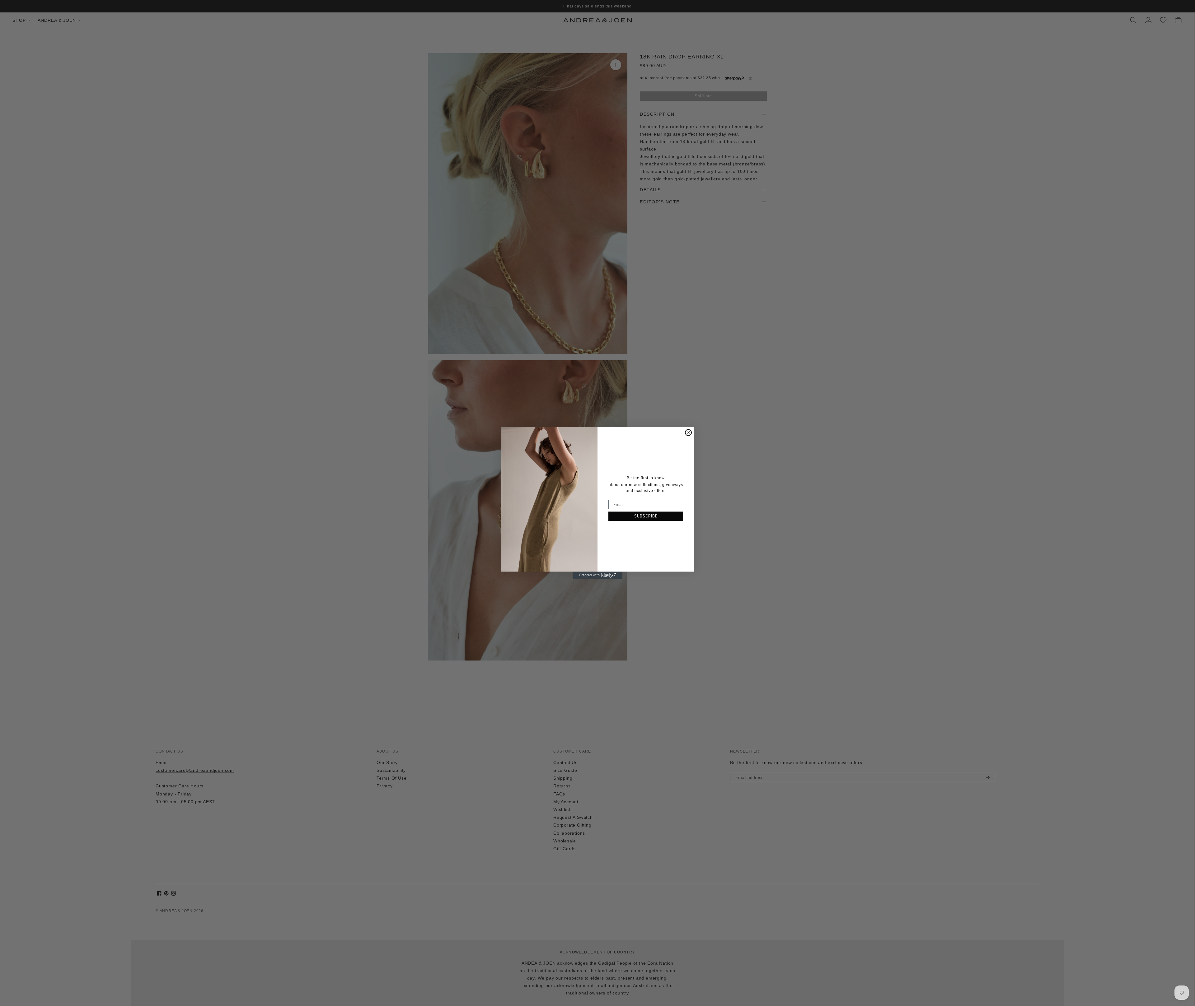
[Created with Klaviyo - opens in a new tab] (597, 575)
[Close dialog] (688, 432)
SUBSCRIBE (646, 516)
